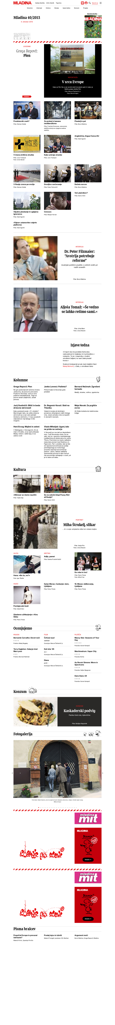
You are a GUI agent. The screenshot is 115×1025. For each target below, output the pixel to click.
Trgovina (58, 3)
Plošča (78, 635)
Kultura (48, 8)
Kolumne (30, 8)
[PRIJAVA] (86, 3)
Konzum (76, 8)
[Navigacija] (101, 3)
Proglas (85, 8)
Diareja (56, 8)
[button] (38, 807)
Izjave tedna (66, 8)
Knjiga (16, 635)
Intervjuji (39, 8)
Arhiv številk (50, 3)
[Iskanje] (89, 3)
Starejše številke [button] (92, 13)
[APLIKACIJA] (82, 3)
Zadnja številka (40, 3)
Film (46, 635)
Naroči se (95, 3)
